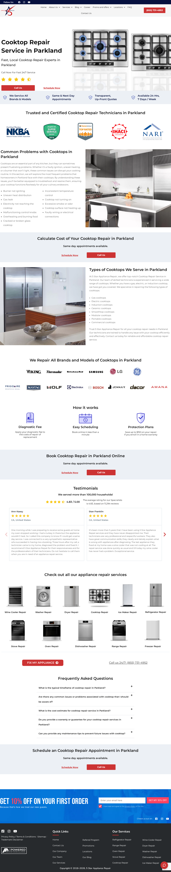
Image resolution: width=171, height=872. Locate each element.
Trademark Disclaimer (12, 840)
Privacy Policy (130, 806)
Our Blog (86, 857)
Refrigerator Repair (155, 612)
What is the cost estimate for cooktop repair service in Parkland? (75, 710)
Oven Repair (52, 646)
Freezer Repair (153, 646)
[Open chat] (164, 865)
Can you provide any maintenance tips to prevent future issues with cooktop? (82, 733)
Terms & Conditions (26, 836)
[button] (6, 534)
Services (66, 7)
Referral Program (90, 840)
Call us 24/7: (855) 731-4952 (128, 662)
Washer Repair (43, 612)
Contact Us (86, 13)
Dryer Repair (71, 612)
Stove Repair (18, 646)
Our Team (57, 857)
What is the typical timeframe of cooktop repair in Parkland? (72, 688)
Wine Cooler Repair (15, 612)
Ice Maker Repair (127, 612)
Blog (77, 7)
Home (43, 7)
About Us (53, 7)
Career (87, 7)
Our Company (60, 851)
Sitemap (41, 836)
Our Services (59, 863)
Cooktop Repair (99, 612)
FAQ (130, 7)
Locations (118, 7)
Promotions (88, 846)
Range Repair (119, 646)
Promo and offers (101, 7)
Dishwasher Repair (85, 646)
